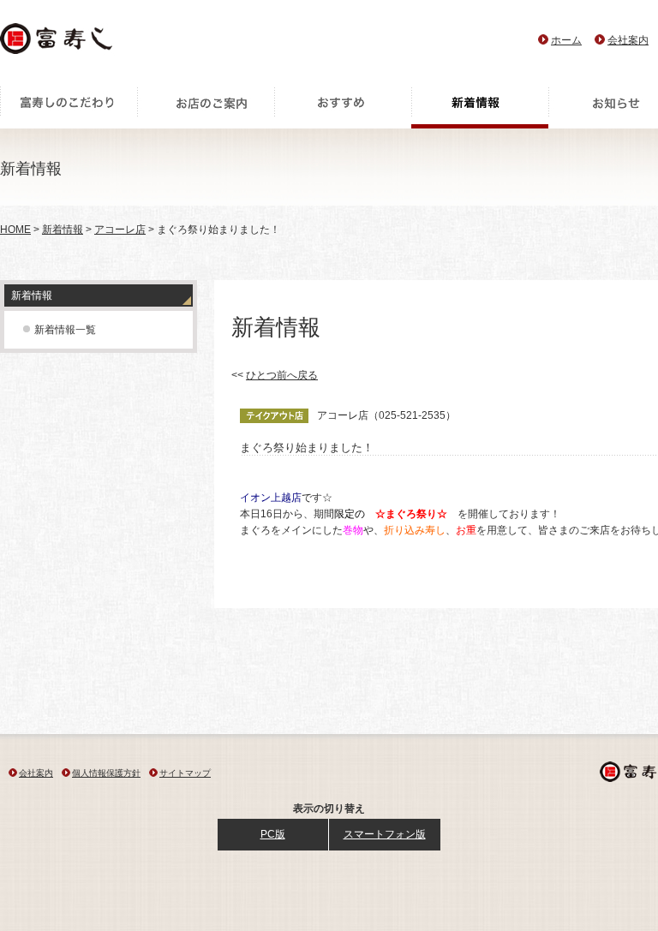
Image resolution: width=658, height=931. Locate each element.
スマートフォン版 (385, 834)
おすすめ (342, 107)
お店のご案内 (205, 107)
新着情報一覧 (65, 330)
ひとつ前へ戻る (282, 375)
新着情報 (479, 107)
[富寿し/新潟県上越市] (58, 43)
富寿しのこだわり (68, 107)
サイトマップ (185, 773)
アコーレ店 (120, 230)
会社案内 (628, 40)
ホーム (566, 40)
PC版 (272, 834)
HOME (15, 230)
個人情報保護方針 (106, 773)
